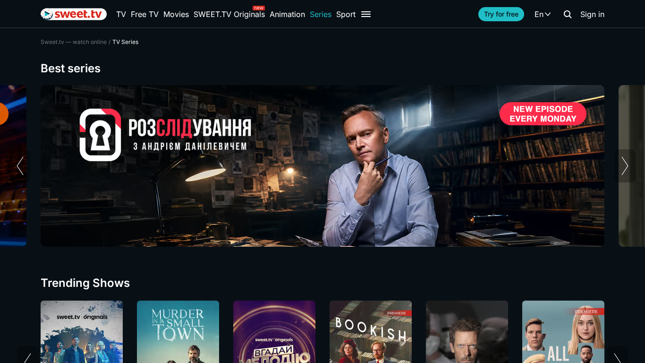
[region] (322, 166)
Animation (287, 14)
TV (121, 14)
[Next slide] (625, 165)
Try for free (501, 14)
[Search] (567, 14)
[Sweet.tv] (74, 14)
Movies (176, 14)
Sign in (592, 14)
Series (320, 14)
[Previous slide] (20, 165)
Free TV (145, 14)
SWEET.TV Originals (229, 14)
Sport (346, 14)
